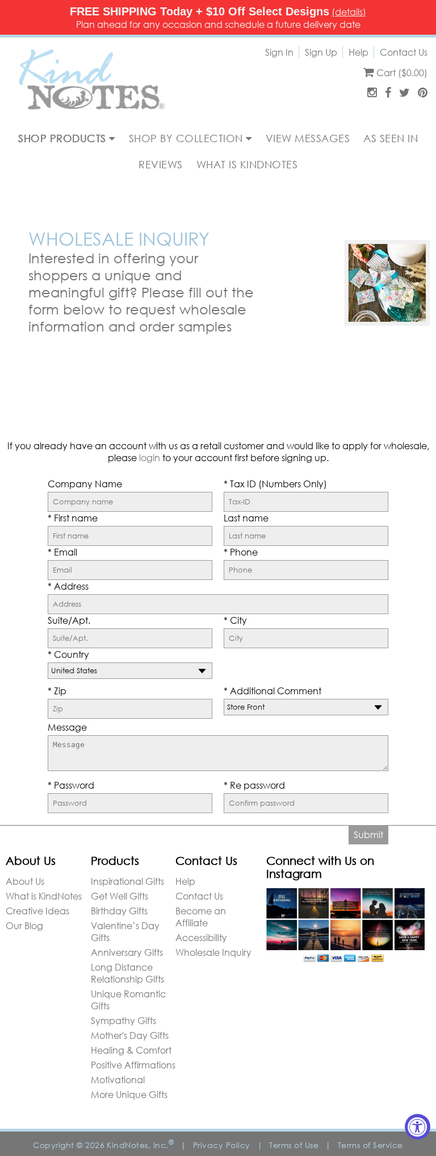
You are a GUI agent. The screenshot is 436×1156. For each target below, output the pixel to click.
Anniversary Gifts (127, 952)
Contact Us (403, 52)
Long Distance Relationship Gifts (127, 973)
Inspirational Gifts (127, 881)
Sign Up (321, 52)
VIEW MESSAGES (308, 138)
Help (358, 52)
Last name (246, 518)
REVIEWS (161, 164)
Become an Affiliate (200, 917)
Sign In (279, 52)
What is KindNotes (44, 896)
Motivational (118, 1079)
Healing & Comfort (131, 1050)
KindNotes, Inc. (140, 1145)
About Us (25, 881)
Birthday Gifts (119, 911)
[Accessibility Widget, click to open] (417, 1127)
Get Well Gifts (119, 896)
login (149, 457)
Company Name (85, 484)
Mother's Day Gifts (130, 1035)
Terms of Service (370, 1145)
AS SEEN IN (390, 138)
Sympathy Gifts (123, 1020)
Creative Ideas (37, 911)
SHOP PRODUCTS (63, 138)
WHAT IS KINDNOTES (247, 164)
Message (67, 727)
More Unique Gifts (129, 1094)
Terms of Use (293, 1145)
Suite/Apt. (69, 620)
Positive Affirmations (133, 1065)
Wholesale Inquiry (213, 952)
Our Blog (24, 925)
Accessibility (201, 937)
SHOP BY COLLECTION (187, 138)
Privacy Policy (221, 1145)
